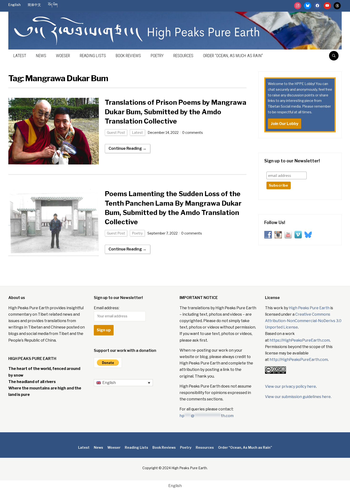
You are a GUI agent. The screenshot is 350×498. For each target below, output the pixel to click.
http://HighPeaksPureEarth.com (299, 359)
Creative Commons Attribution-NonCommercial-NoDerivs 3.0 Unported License (303, 320)
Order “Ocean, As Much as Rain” (233, 55)
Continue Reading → (127, 148)
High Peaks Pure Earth (309, 308)
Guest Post (116, 132)
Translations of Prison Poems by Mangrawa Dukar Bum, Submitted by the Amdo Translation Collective (175, 111)
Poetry (157, 55)
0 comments (192, 132)
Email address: (106, 308)
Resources (183, 55)
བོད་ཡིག (53, 5)
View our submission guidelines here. (298, 396)
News (41, 55)
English (14, 5)
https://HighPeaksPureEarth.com (300, 340)
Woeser (63, 55)
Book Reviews (128, 55)
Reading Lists (93, 55)
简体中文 (34, 5)
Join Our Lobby (284, 123)
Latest (19, 55)
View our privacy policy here (290, 386)
